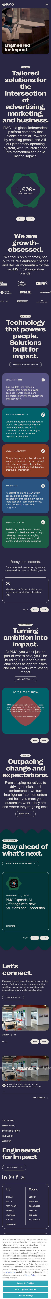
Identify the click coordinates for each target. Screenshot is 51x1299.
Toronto (33, 1215)
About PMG (8, 1120)
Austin (9, 1202)
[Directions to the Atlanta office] (4, 1088)
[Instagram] (11, 1177)
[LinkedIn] (4, 1177)
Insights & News (11, 1131)
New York (10, 1215)
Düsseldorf (34, 1206)
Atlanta (10, 1211)
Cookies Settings (25, 1296)
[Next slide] (30, 219)
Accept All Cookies (25, 1283)
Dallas (9, 1197)
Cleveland (11, 1224)
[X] (22, 1177)
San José (33, 1211)
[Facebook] (17, 1177)
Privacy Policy (30, 1275)
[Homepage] (8, 4)
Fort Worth (11, 1206)
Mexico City (34, 1220)
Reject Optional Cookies (25, 1289)
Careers (6, 1141)
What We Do (8, 1125)
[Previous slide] (20, 219)
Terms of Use (11, 1272)
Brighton (33, 1202)
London (32, 1197)
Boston (9, 1220)
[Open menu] (47, 4)
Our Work (7, 1136)
